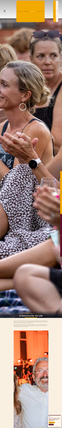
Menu (54, 11)
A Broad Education (26, 11)
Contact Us (42, 11)
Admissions (38, 11)
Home (28, 313)
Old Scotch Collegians (32, 325)
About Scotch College (20, 11)
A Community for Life (33, 11)
